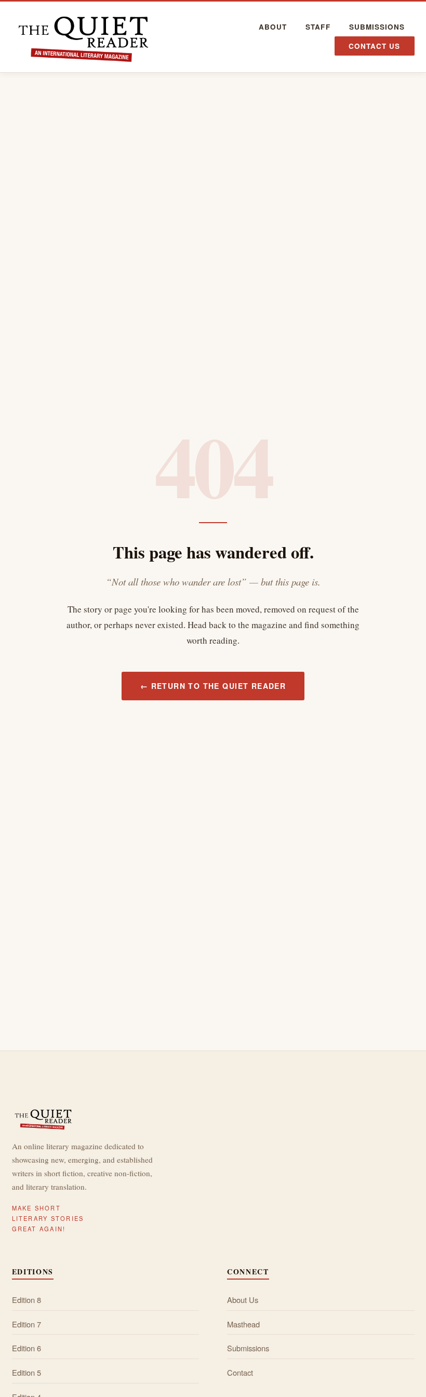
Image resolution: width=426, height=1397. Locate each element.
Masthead (243, 1324)
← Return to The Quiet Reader (213, 686)
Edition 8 (26, 1299)
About (273, 27)
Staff (317, 27)
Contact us (375, 46)
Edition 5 (26, 1372)
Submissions (377, 27)
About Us (242, 1299)
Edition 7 (26, 1324)
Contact (240, 1372)
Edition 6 (26, 1347)
